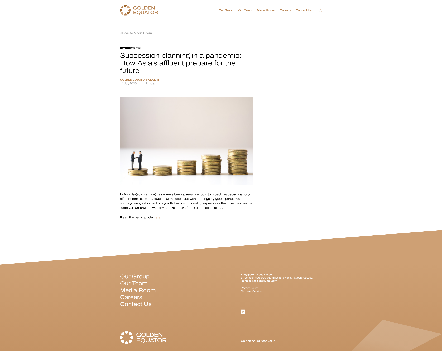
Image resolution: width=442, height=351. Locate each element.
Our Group (135, 277)
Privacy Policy (249, 288)
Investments (130, 48)
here (157, 217)
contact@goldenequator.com (259, 281)
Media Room (138, 290)
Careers (131, 297)
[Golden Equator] (139, 10)
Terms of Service (251, 291)
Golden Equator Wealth (139, 80)
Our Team (133, 283)
